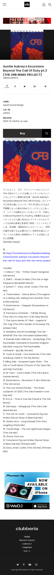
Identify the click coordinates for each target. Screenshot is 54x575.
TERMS (27, 536)
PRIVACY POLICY (27, 540)
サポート (27, 551)
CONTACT (27, 544)
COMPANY (27, 547)
